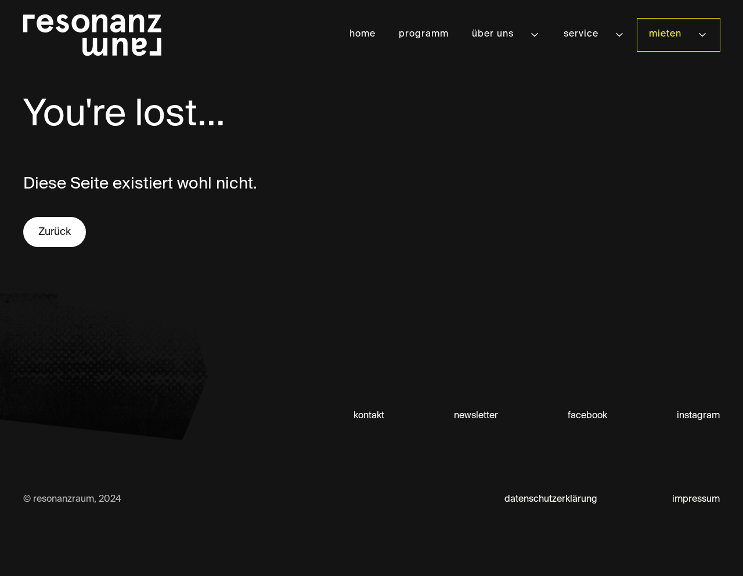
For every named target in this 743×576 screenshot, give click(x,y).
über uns (493, 34)
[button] (506, 34)
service (581, 34)
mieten (665, 34)
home (362, 34)
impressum (696, 499)
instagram (698, 416)
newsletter (476, 416)
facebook (587, 416)
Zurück (54, 232)
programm (424, 34)
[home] (92, 34)
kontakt (369, 416)
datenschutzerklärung (550, 499)
